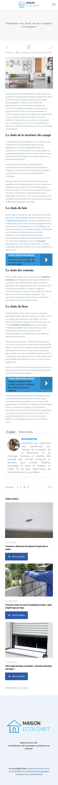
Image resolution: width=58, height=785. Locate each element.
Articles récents (26, 432)
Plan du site (24, 771)
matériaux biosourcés (17, 220)
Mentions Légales (39, 771)
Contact (13, 771)
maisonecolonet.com (37, 768)
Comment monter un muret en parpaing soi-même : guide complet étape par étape (28, 606)
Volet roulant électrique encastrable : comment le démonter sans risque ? (28, 667)
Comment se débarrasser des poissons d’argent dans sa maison (26, 548)
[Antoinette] (13, 450)
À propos (11, 432)
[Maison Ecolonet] (29, 4)
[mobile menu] (53, 4)
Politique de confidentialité (29, 774)
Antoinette (23, 52)
